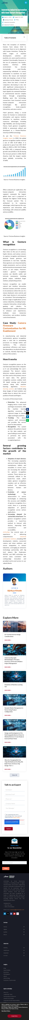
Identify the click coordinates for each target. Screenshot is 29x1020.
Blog (17, 19)
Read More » (8, 640)
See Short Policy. (6, 1011)
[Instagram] (17, 914)
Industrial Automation (9, 22)
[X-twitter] (8, 914)
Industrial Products (9, 24)
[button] (27, 409)
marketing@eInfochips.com (17, 909)
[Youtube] (14, 914)
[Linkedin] (5, 914)
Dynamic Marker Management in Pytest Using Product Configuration (14, 709)
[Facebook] (11, 914)
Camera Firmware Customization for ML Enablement (14, 327)
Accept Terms (14, 1016)
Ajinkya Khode (9, 19)
